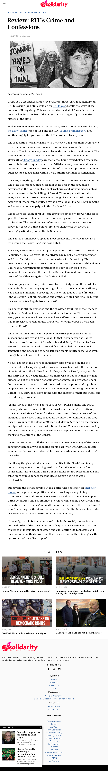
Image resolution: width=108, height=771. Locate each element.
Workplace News (54, 755)
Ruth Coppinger (54, 730)
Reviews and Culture (35, 13)
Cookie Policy (54, 709)
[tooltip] (48, 669)
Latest (54, 724)
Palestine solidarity (54, 732)
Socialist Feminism (54, 738)
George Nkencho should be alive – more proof (26, 591)
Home (54, 679)
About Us (54, 682)
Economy (54, 741)
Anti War (54, 727)
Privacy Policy (54, 706)
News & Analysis (16, 13)
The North (54, 750)
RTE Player (59, 105)
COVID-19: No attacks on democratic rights (24, 633)
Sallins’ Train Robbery (72, 130)
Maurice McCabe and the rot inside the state (79, 633)
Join (54, 688)
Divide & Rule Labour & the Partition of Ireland (54, 699)
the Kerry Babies (18, 130)
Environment (54, 744)
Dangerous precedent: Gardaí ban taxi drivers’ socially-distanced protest (80, 592)
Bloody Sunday (32, 159)
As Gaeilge (54, 761)
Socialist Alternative (54, 696)
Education (54, 747)
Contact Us (54, 685)
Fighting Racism (54, 735)
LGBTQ (54, 758)
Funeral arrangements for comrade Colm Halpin (28, 734)
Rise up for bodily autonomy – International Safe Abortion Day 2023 (26, 753)
